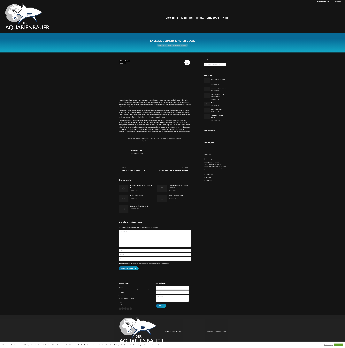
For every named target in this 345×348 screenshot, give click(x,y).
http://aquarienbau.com (137, 153)
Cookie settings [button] (328, 345)
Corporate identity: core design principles (178, 187)
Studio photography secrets (218, 88)
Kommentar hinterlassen (175, 138)
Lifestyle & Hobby (124, 60)
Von (154, 138)
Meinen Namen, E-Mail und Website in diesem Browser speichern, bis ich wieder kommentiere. (144, 263)
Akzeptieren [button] (338, 345)
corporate (160, 140)
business (154, 140)
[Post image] (123, 188)
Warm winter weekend (176, 196)
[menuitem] (172, 18)
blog (150, 140)
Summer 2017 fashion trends (139, 206)
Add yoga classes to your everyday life (141, 187)
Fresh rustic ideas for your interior (218, 81)
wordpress (166, 140)
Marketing (122, 63)
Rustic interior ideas (136, 196)
